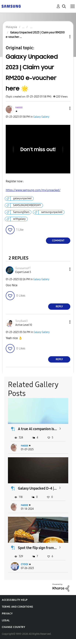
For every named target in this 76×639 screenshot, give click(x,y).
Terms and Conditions (17, 606)
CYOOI (24, 564)
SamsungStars (21, 212)
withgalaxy (19, 219)
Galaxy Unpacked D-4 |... (37, 488)
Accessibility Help (14, 600)
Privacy (7, 613)
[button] (63, 108)
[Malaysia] (11, 6)
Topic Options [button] (63, 37)
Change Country (13, 627)
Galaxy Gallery (41, 116)
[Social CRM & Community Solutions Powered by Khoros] (61, 587)
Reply (59, 306)
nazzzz (24, 445)
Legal (6, 620)
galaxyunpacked (22, 198)
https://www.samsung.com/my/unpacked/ (33, 190)
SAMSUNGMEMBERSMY (27, 205)
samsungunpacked (51, 212)
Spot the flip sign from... (37, 548)
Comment (58, 240)
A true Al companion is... (37, 429)
